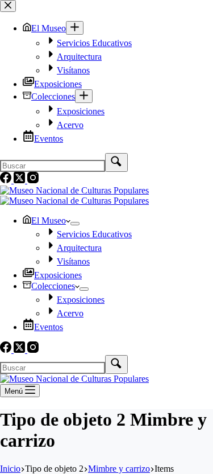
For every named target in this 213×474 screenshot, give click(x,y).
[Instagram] (33, 350)
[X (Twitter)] (20, 350)
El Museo (48, 220)
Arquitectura (79, 248)
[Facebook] (7, 350)
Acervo (70, 313)
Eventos (48, 327)
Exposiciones (58, 275)
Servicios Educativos (94, 234)
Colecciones (53, 286)
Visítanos (73, 261)
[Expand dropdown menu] (75, 223)
